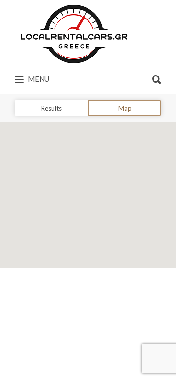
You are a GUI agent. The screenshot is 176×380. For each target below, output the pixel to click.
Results (51, 108)
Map (125, 108)
